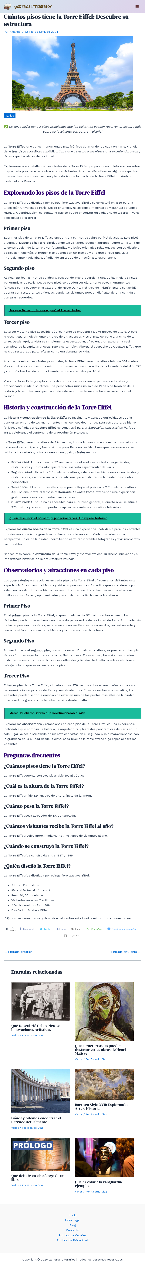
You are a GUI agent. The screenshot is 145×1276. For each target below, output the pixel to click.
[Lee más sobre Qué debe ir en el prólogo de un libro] (40, 1154)
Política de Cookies (72, 1235)
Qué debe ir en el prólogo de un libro (37, 1177)
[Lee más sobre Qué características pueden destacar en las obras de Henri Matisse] (104, 1011)
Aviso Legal (72, 1220)
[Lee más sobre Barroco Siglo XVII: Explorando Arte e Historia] (104, 1084)
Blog (72, 1225)
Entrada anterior (18, 951)
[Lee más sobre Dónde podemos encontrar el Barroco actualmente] (40, 1091)
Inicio (72, 1215)
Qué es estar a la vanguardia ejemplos (98, 1183)
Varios (9, 115)
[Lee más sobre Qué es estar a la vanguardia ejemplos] (104, 1157)
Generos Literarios (33, 6)
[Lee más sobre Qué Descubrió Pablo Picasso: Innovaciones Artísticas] (40, 1001)
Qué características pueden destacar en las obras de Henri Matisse (100, 1049)
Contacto (72, 1230)
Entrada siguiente (126, 951)
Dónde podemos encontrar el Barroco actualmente (36, 1120)
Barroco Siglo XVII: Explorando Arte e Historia (101, 1106)
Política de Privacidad (72, 1240)
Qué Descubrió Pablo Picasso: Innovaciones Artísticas (36, 1027)
